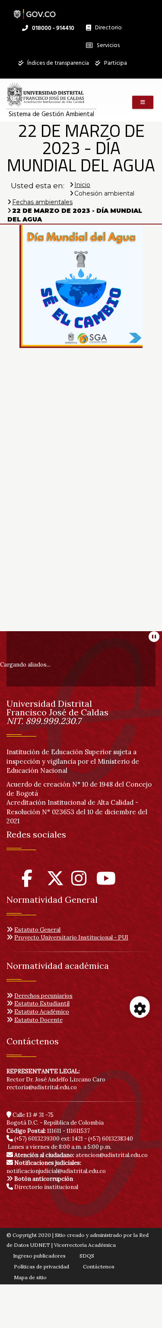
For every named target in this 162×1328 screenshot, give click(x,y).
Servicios (107, 46)
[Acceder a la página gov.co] (34, 10)
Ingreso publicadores (39, 1255)
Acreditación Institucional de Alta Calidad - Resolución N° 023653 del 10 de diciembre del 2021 (76, 811)
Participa (115, 63)
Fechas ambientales (42, 202)
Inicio (82, 185)
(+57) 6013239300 (37, 1138)
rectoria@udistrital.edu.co (41, 1087)
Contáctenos (98, 1266)
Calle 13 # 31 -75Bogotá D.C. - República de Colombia (55, 1119)
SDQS (86, 1255)
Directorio (106, 30)
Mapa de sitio (30, 1277)
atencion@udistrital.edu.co (81, 1155)
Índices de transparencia (57, 63)
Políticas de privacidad (41, 1266)
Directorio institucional (45, 1187)
